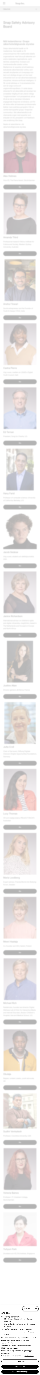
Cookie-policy (29, 1356)
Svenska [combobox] (27, 1308)
